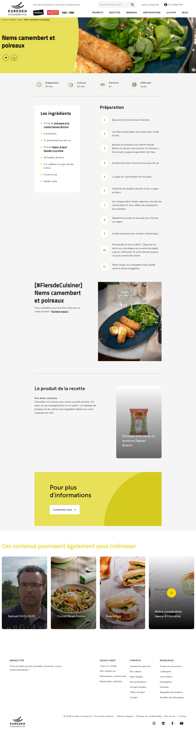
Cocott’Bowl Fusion (71, 616)
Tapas (20, 20)
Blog (185, 12)
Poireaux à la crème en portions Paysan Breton (138, 440)
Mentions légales (125, 716)
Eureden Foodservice (140, 666)
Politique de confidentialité (149, 716)
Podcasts (164, 687)
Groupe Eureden (138, 687)
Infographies (166, 682)
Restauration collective (111, 681)
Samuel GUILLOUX (21, 616)
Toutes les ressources (171, 666)
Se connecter (175, 5)
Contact (134, 697)
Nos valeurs (135, 671)
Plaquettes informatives (171, 692)
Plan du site (169, 716)
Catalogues (165, 671)
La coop (171, 12)
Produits (97, 12)
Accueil (5, 20)
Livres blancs (166, 676)
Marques (131, 12)
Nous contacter (150, 5)
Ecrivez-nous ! (60, 311)
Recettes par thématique (172, 697)
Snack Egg (113, 616)
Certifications (151, 12)
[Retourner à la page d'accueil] (19, 8)
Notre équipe (136, 676)
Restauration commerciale (113, 676)
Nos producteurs (138, 682)
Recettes (114, 12)
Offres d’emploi (137, 692)
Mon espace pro (108, 671)
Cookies (182, 716)
